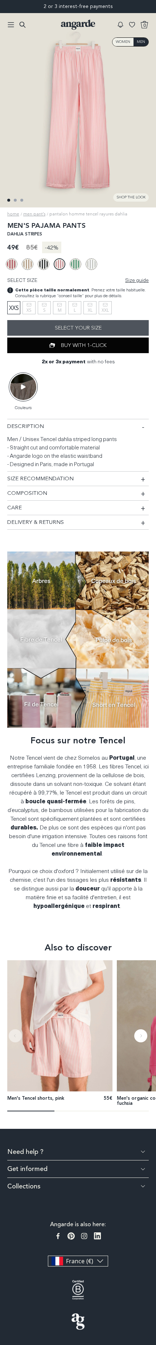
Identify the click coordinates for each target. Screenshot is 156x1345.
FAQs (151, 1254)
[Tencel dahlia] (59, 264)
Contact (151, 1280)
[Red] (11, 264)
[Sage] (91, 264)
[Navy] (43, 264)
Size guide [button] (137, 279)
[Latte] (27, 264)
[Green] (75, 264)
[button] (120, 24)
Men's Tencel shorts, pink (35, 1098)
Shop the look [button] (130, 197)
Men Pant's (34, 214)
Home (13, 214)
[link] (59, 1025)
